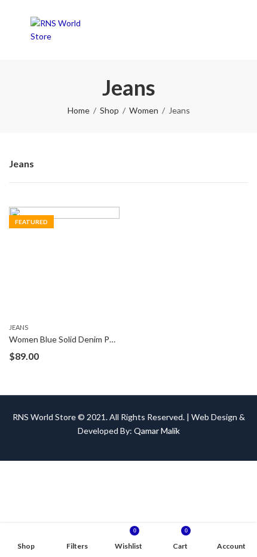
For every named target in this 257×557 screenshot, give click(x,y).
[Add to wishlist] (111, 217)
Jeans (18, 327)
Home (79, 110)
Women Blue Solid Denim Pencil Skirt (77, 339)
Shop (109, 110)
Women (143, 110)
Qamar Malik (157, 431)
